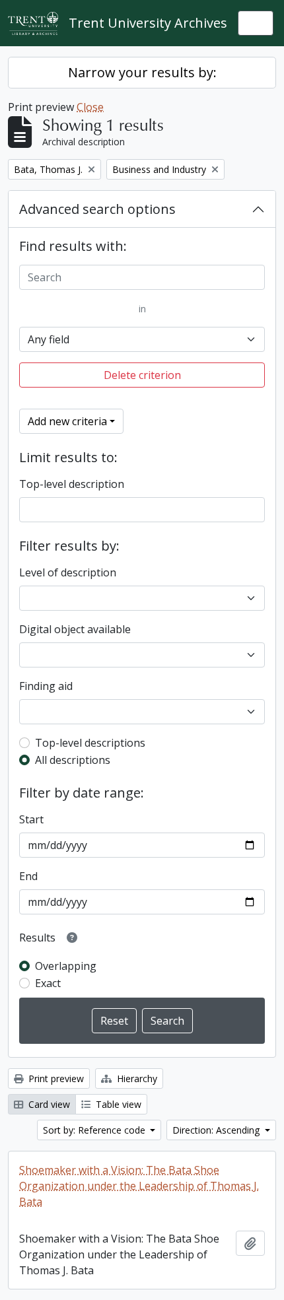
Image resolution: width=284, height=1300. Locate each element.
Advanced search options (97, 209)
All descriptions (72, 760)
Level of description (67, 572)
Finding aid (46, 686)
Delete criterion (142, 375)
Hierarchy (135, 1078)
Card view (48, 1104)
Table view (117, 1104)
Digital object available (75, 629)
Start (31, 819)
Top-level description (71, 484)
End (28, 876)
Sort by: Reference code (95, 1130)
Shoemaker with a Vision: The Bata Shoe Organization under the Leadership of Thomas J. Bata (139, 1186)
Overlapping (65, 966)
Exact (48, 983)
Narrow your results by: (142, 72)
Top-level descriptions (90, 743)
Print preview (55, 1078)
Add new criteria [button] (67, 421)
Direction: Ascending (217, 1130)
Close (90, 107)
